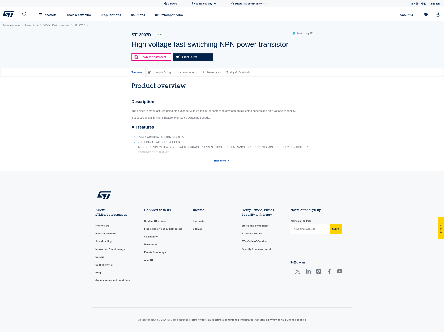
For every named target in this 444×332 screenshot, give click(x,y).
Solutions (138, 15)
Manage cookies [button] (296, 319)
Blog (98, 272)
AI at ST (148, 260)
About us (406, 15)
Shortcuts (198, 221)
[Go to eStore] (426, 14)
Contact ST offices (155, 221)
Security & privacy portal (256, 249)
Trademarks (246, 319)
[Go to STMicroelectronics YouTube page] (339, 272)
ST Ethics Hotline (252, 233)
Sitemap (197, 228)
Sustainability (103, 241)
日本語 (415, 3)
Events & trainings (155, 252)
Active (159, 35)
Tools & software (79, 15)
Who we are (102, 225)
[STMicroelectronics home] (9, 14)
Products (50, 15)
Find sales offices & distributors (163, 228)
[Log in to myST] (438, 14)
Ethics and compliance (255, 225)
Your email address (301, 221)
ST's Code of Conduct (255, 241)
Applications (111, 15)
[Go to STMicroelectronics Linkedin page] (308, 272)
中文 (423, 3)
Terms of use (198, 319)
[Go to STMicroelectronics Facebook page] (329, 272)
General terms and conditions (113, 280)
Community (151, 236)
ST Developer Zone (169, 15)
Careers (99, 257)
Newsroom (150, 244)
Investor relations (105, 233)
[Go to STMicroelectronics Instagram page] (318, 272)
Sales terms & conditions (222, 319)
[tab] (136, 72)
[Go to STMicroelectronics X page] (298, 272)
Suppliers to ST (104, 264)
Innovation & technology (110, 249)
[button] (24, 14)
